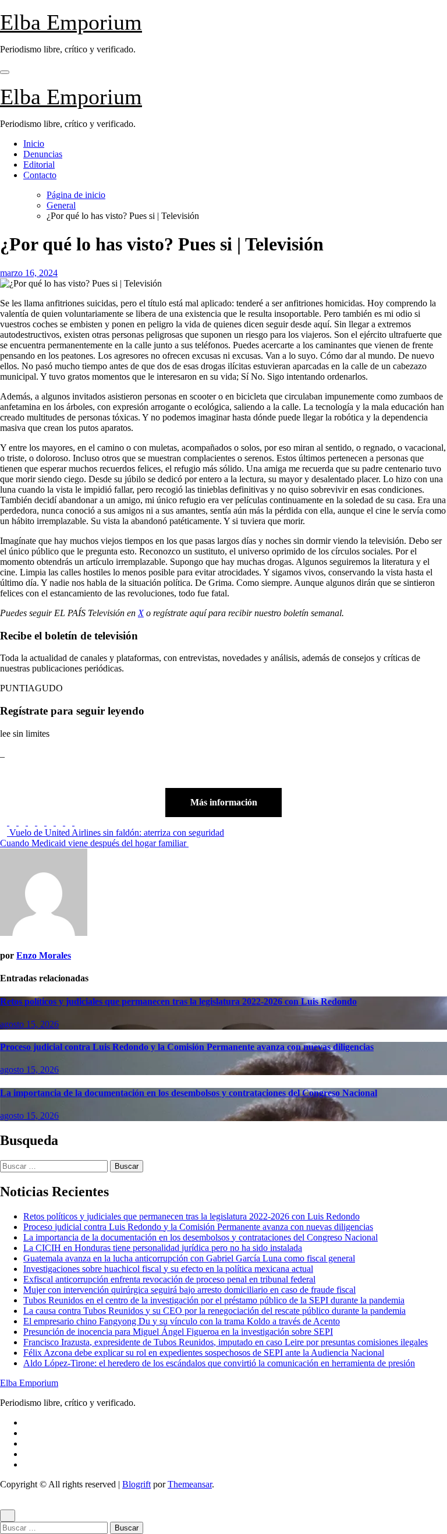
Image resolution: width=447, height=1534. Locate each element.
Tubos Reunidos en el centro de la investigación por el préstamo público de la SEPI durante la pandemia (214, 1300)
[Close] (7, 1516)
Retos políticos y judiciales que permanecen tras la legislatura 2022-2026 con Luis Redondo (178, 1001)
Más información (223, 802)
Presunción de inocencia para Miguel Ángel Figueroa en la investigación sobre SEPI (178, 1332)
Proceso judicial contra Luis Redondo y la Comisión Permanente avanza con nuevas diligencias (187, 1047)
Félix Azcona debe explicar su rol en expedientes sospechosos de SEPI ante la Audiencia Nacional (203, 1353)
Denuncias (42, 154)
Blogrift (136, 1484)
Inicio (33, 144)
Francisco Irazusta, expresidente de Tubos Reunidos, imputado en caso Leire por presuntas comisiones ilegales (225, 1342)
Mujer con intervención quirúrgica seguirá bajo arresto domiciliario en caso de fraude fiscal (189, 1290)
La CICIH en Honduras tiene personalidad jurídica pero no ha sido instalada (162, 1248)
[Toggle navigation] (4, 72)
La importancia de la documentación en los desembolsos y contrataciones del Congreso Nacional (188, 1093)
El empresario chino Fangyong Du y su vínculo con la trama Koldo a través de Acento (181, 1321)
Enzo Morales (43, 955)
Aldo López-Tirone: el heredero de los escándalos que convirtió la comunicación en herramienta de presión (219, 1363)
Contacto (39, 175)
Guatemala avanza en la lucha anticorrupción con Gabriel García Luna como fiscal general (189, 1258)
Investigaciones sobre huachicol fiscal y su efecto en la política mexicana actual (168, 1269)
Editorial (39, 164)
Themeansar (190, 1484)
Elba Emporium (71, 22)
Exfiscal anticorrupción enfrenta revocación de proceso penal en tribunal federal (169, 1279)
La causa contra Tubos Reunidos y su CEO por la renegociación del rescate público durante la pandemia (214, 1311)
